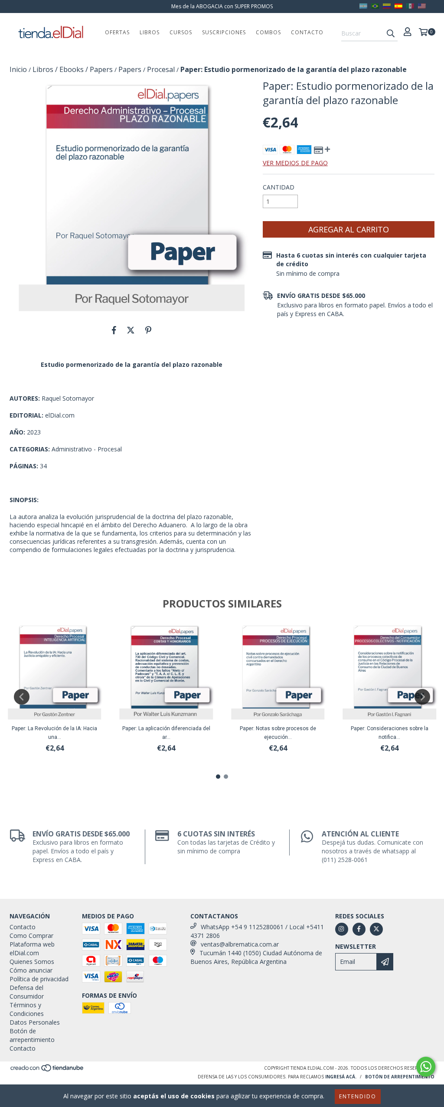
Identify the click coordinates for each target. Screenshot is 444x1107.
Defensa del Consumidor (27, 991)
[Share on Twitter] (131, 330)
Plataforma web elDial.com (32, 948)
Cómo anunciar (31, 970)
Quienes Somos (32, 961)
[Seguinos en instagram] (341, 929)
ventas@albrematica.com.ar (240, 944)
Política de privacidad (39, 979)
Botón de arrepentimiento (32, 1035)
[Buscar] (391, 33)
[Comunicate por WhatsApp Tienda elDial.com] (425, 1067)
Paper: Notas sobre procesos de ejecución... (278, 732)
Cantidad (278, 187)
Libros (150, 32)
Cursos (181, 32)
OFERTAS (117, 32)
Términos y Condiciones (27, 1009)
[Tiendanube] (47, 1070)
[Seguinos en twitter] (376, 929)
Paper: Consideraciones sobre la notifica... (389, 732)
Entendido (357, 1096)
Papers (129, 69)
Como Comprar (31, 935)
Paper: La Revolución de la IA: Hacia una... (54, 732)
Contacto (307, 32)
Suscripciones (224, 32)
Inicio (18, 69)
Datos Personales (35, 1022)
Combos (268, 32)
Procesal (161, 69)
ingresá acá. (340, 1077)
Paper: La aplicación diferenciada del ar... (166, 732)
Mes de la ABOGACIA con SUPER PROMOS (222, 6)
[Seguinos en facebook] (359, 929)
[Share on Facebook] (114, 330)
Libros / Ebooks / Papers (73, 69)
